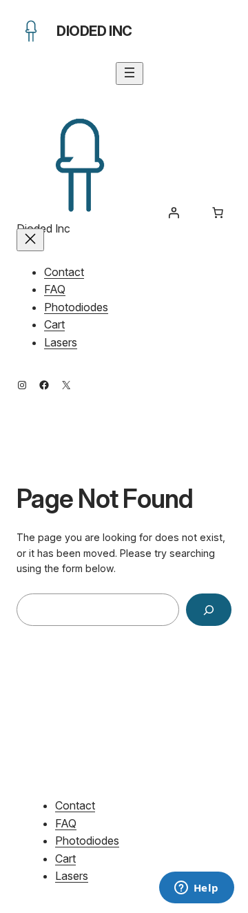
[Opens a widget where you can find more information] (196, 889)
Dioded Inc (94, 31)
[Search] (208, 609)
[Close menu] (30, 239)
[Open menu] (129, 73)
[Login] (173, 212)
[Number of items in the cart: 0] (217, 212)
